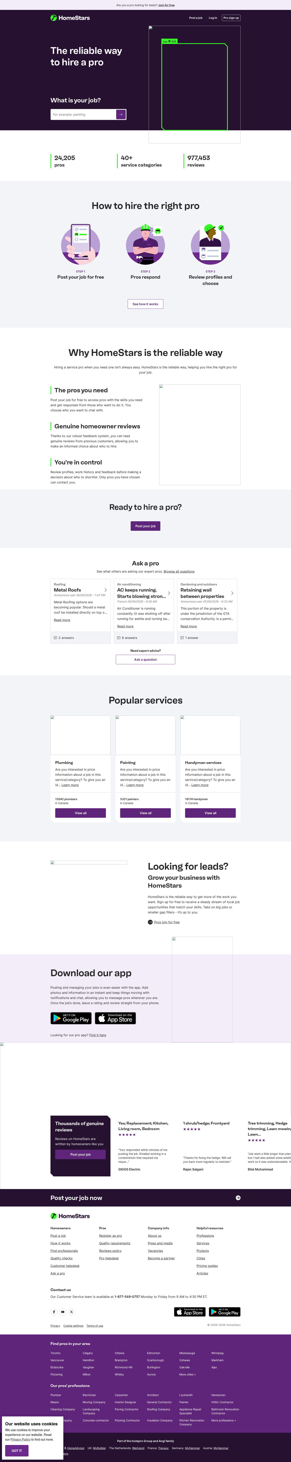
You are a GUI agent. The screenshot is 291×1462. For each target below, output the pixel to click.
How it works (60, 1243)
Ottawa (119, 1353)
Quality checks (61, 1258)
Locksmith (186, 1395)
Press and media (160, 1243)
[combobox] (88, 114)
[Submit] (121, 114)
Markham (217, 1360)
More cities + (187, 1374)
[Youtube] (62, 1311)
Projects (203, 1251)
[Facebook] (54, 1311)
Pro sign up (231, 17)
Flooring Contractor (127, 1420)
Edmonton (153, 1353)
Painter (183, 1402)
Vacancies (155, 1251)
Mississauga (187, 1353)
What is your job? (75, 100)
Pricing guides (207, 1266)
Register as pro (110, 1236)
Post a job (196, 17)
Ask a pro (57, 1273)
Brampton (121, 1360)
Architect (153, 1395)
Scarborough (155, 1360)
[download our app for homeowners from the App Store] (115, 1019)
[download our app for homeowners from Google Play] (71, 1019)
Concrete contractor (96, 1420)
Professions (205, 1236)
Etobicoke (56, 1367)
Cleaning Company (62, 1409)
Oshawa (184, 1360)
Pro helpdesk (109, 1258)
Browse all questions (179, 571)
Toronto (55, 1353)
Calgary (88, 1353)
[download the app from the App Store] (190, 1312)
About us (154, 1236)
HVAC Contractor (222, 1402)
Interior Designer (125, 1402)
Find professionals (64, 1251)
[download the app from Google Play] (225, 1312)
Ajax (214, 1367)
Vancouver (57, 1360)
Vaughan (88, 1367)
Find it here (97, 1035)
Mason (54, 1402)
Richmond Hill (123, 1367)
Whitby (119, 1374)
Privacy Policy (20, 1439)
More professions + (223, 1420)
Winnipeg (217, 1353)
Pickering (56, 1374)
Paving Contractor (126, 1409)
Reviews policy (110, 1251)
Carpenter (121, 1395)
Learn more (70, 785)
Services (203, 1243)
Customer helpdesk (65, 1266)
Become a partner (161, 1258)
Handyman (218, 1395)
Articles (202, 1273)
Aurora (151, 1374)
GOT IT (17, 1450)
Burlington (153, 1367)
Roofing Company (158, 1409)
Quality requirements (114, 1243)
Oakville (184, 1367)
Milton (86, 1374)
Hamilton (88, 1360)
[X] (71, 1311)
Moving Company (94, 1402)
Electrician (89, 1395)
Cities (201, 1258)
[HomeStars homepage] (73, 18)
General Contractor (159, 1402)
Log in (213, 17)
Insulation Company (160, 1420)
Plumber (55, 1395)
